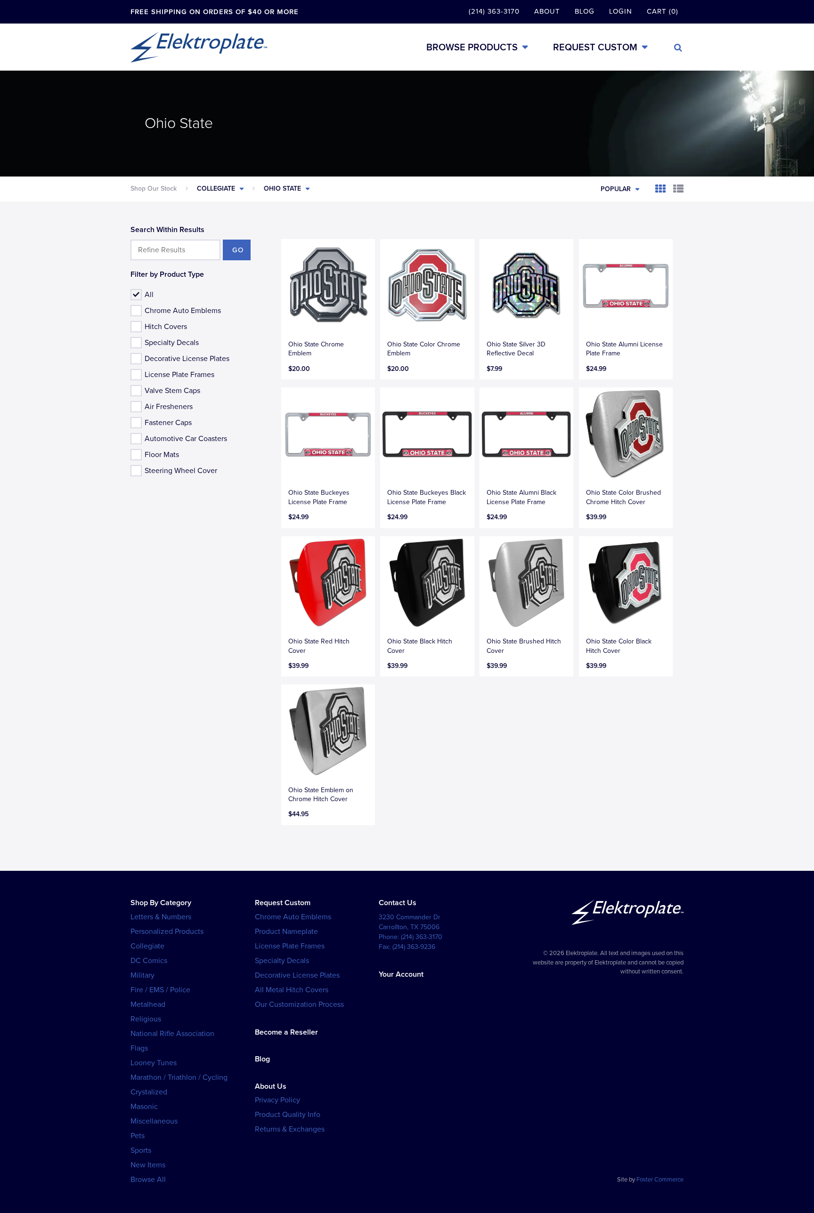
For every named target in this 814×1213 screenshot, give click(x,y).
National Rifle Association (172, 1033)
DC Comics (148, 960)
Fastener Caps (168, 422)
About (547, 11)
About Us (270, 1086)
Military (142, 975)
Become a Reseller (286, 1032)
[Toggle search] (678, 47)
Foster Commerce (660, 1179)
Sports (140, 1150)
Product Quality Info (287, 1114)
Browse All (148, 1179)
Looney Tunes (153, 1063)
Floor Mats (162, 454)
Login (620, 11)
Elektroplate (198, 47)
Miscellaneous (154, 1121)
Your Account (401, 974)
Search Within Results (167, 229)
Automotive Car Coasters (186, 438)
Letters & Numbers (160, 917)
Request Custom (595, 47)
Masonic (144, 1106)
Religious (145, 1019)
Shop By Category (160, 903)
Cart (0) (662, 11)
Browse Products (472, 47)
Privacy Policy (277, 1100)
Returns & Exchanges (290, 1129)
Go (238, 250)
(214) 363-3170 (494, 11)
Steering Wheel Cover (181, 470)
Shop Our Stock (153, 189)
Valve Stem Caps (172, 390)
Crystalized (148, 1092)
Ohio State (282, 189)
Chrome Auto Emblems (183, 310)
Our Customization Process (299, 1004)
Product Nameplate (286, 931)
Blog (584, 11)
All (149, 294)
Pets (137, 1136)
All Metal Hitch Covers (291, 990)
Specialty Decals (172, 342)
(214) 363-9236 (413, 947)
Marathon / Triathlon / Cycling (179, 1077)
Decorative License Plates (187, 358)
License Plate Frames (179, 374)
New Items (147, 1165)
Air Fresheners (169, 406)
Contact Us (397, 903)
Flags (139, 1048)
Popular (616, 189)
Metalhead (147, 1004)
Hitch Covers (166, 326)
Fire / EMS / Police (160, 990)
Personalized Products (167, 931)
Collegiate (216, 189)
